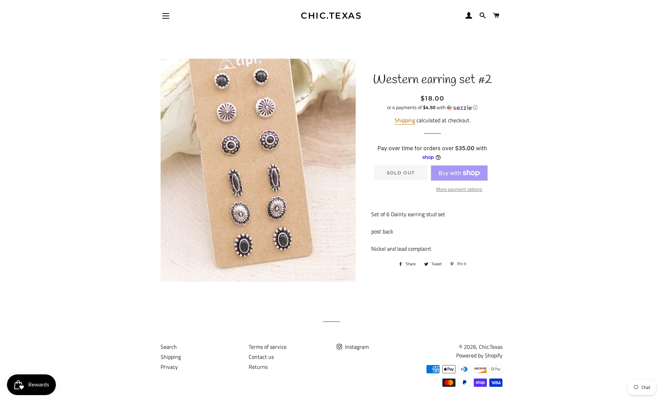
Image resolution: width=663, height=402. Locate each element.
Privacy (169, 367)
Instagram (356, 347)
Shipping (405, 120)
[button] (432, 107)
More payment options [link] (459, 189)
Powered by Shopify (479, 355)
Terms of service (268, 347)
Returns (258, 367)
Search (169, 347)
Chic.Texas (331, 15)
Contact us (261, 357)
